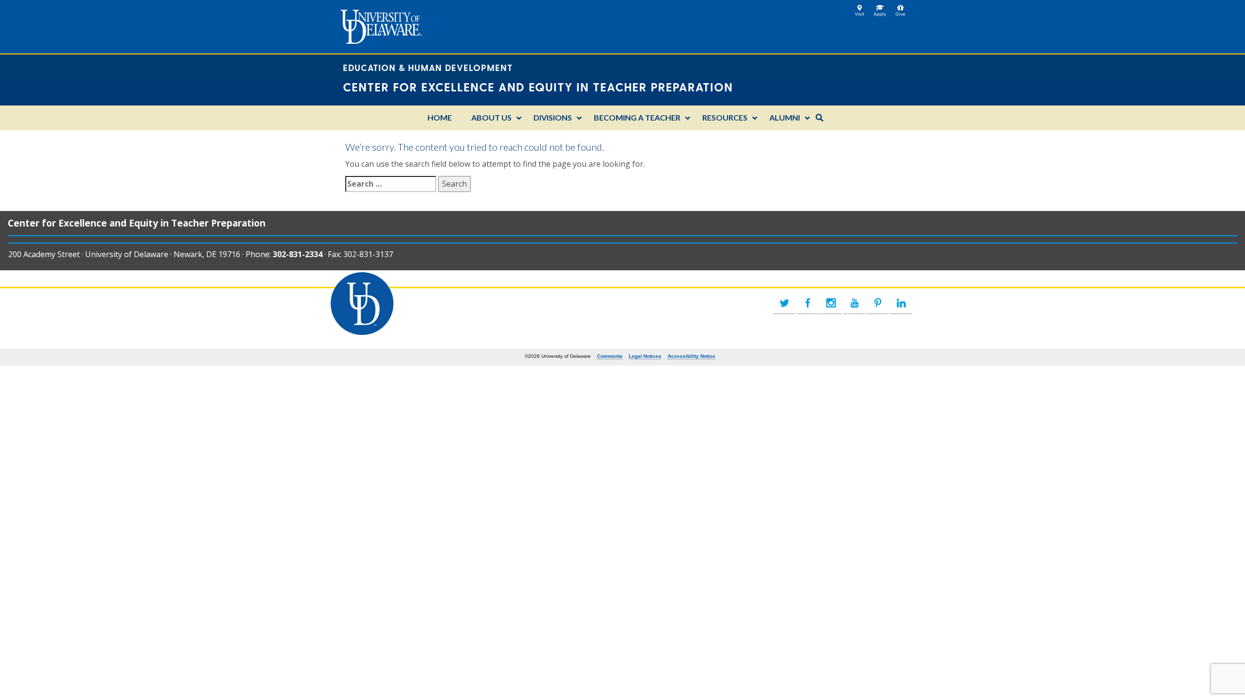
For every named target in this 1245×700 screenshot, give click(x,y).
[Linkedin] (901, 303)
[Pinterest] (878, 303)
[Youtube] (854, 303)
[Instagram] (831, 303)
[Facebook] (807, 303)
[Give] (900, 8)
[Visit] (859, 8)
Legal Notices (645, 356)
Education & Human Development (428, 67)
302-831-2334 (297, 254)
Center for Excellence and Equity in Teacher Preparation (137, 222)
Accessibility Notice (691, 356)
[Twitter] (784, 303)
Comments (609, 356)
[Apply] (880, 8)
